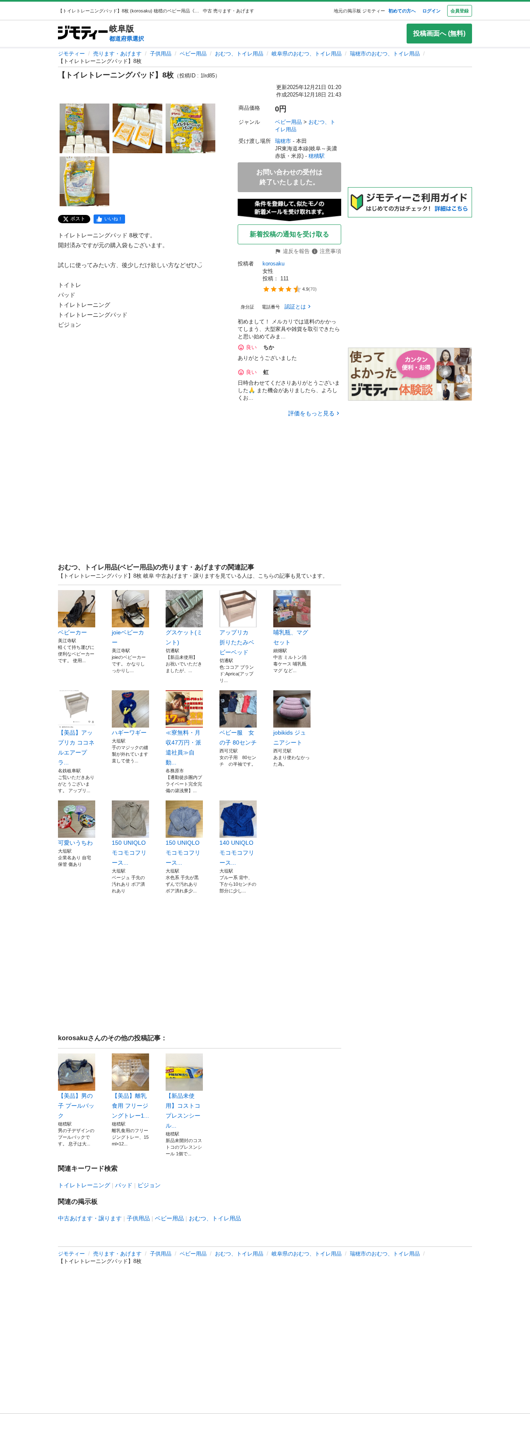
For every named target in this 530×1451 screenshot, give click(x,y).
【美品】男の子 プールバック (76, 1105)
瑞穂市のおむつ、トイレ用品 (385, 54)
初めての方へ (402, 10)
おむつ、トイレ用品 (239, 54)
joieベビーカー (128, 637)
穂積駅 (316, 156)
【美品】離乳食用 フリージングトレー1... (130, 1105)
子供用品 (160, 54)
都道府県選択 (126, 38)
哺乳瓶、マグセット (290, 637)
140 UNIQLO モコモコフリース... (236, 852)
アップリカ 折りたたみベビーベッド (236, 642)
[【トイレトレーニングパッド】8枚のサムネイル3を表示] (190, 128)
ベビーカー (72, 632)
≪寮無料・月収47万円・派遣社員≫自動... (183, 747)
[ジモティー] (83, 33)
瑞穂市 (283, 141)
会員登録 (459, 10)
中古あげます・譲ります (90, 1218)
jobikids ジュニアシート (289, 737)
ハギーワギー (129, 732)
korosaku (273, 263)
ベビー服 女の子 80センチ (238, 737)
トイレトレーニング (84, 1185)
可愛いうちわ (75, 842)
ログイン (431, 10)
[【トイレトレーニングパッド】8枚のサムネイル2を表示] (137, 128)
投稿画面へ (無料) (439, 33)
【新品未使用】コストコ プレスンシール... (183, 1110)
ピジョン (149, 1185)
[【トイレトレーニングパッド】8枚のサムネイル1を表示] (84, 128)
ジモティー (71, 54)
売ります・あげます (117, 54)
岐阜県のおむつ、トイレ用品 (307, 54)
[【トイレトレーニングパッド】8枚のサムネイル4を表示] (84, 181)
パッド (123, 1185)
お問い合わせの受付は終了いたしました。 (289, 177)
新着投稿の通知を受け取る (289, 234)
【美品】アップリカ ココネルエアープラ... (76, 747)
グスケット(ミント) (184, 637)
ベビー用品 (193, 54)
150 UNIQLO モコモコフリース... (129, 852)
